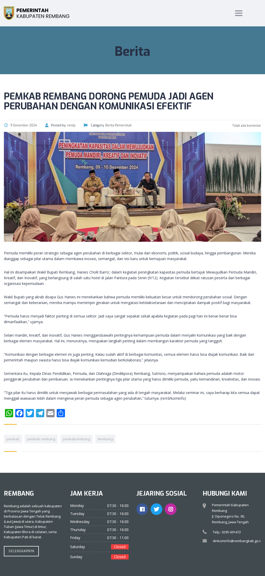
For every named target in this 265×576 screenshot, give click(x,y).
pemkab (12, 439)
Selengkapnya (21, 551)
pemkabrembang (76, 439)
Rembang (105, 439)
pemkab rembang (41, 439)
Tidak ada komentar (246, 126)
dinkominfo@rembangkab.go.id (237, 541)
